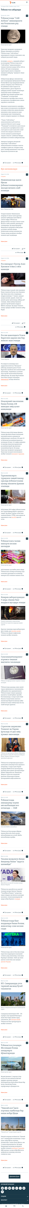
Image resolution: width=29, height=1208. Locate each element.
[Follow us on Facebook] (9, 1188)
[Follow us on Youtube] (2, 1188)
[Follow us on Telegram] (5, 1188)
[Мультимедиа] (6, 1206)
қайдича (10, 61)
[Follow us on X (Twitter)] (20, 1188)
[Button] (7, 163)
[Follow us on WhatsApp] (16, 1188)
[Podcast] (2, 1191)
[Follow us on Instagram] (13, 1188)
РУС (14, 1206)
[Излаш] (22, 1206)
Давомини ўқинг (14, 1176)
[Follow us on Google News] (23, 1188)
